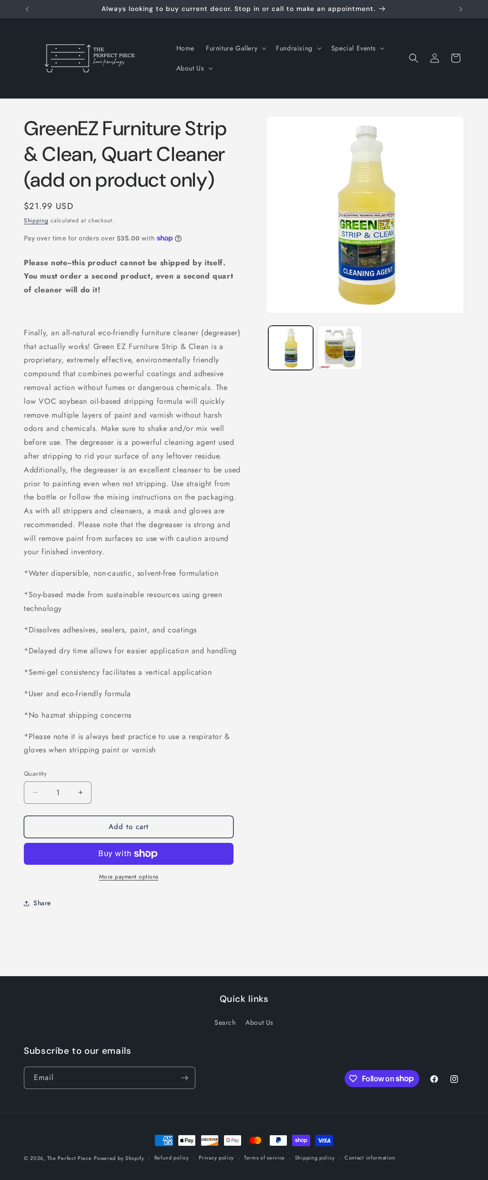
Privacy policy (216, 1157)
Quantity (35, 773)
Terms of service (264, 1157)
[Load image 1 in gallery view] (290, 348)
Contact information (370, 1157)
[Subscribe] (184, 1078)
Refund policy (171, 1157)
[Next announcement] (460, 9)
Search (225, 1022)
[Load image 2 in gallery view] (340, 348)
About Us (259, 1022)
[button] (235, 48)
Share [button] (42, 903)
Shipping (36, 220)
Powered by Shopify (119, 1158)
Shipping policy (315, 1157)
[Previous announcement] (27, 9)
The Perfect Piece (69, 1158)
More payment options (129, 876)
